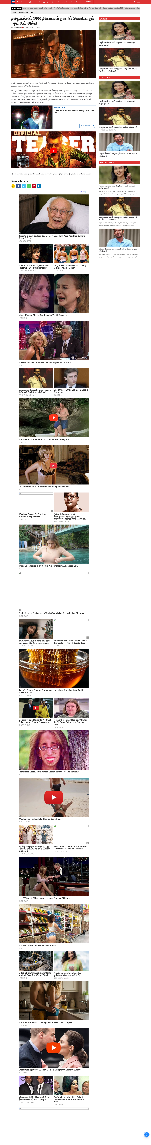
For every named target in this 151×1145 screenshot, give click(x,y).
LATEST (103, 19)
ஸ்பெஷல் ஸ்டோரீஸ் (67, 2)
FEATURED (105, 77)
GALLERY (87, 2)
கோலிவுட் (19, 2)
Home (14, 12)
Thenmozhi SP (17, 27)
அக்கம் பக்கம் (55, 2)
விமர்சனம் (78, 2)
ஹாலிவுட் (45, 2)
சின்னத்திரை (29, 2)
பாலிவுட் (38, 2)
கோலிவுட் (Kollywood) (26, 12)
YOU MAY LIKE (107, 162)
